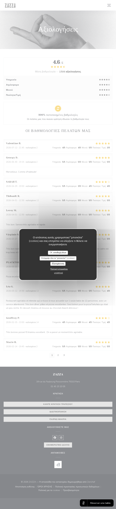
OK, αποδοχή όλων (58, 252)
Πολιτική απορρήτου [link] (59, 269)
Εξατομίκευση (58, 263)
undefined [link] (58, 273)
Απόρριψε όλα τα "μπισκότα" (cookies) (58, 258)
